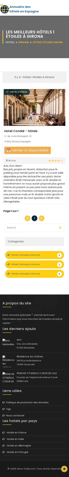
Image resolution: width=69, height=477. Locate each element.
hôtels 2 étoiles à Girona (35, 255)
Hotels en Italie (14, 439)
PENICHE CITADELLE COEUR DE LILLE (37, 373)
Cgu (8, 409)
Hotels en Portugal (16, 452)
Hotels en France (15, 432)
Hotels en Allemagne (18, 445)
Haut (64, 469)
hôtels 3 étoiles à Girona (35, 264)
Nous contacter (14, 415)
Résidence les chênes (30, 356)
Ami (19, 339)
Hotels (10, 42)
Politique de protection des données (27, 402)
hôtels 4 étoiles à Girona (35, 273)
